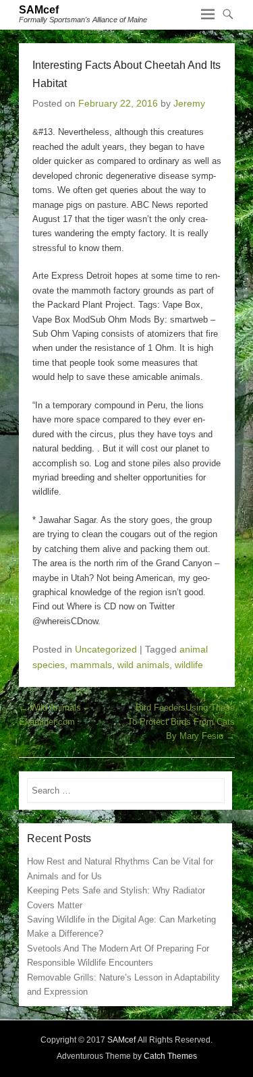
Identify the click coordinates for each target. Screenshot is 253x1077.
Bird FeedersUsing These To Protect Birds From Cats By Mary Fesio (181, 722)
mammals (91, 664)
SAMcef (39, 10)
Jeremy (189, 103)
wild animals (143, 664)
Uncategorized (106, 649)
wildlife (189, 664)
